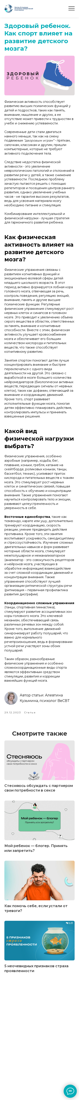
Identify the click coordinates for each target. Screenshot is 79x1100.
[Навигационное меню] (71, 8)
